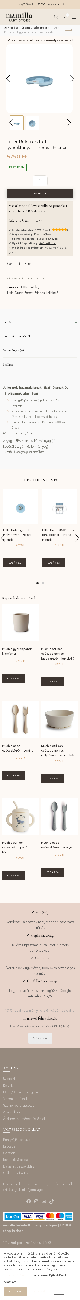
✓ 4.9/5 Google (25, 4)
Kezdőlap (13, 28)
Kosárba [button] (14, 562)
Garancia (9, 1153)
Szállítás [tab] (8, 365)
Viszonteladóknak (15, 1098)
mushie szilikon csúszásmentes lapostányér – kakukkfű (57, 653)
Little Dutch (23, 263)
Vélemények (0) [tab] (13, 350)
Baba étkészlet (41, 28)
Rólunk (8, 1085)
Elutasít (40, 1291)
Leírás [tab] (7, 322)
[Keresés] (56, 17)
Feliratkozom (40, 1038)
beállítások (18, 1275)
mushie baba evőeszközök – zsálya (56, 845)
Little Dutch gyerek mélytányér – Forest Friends (17, 535)
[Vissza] (68, 30)
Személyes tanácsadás (18, 1105)
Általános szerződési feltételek (24, 1118)
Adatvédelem (12, 1112)
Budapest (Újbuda (47, 239)
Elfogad (15, 1291)
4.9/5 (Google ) (51, 230)
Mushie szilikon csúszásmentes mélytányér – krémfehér (57, 750)
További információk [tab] (17, 336)
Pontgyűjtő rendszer (17, 1139)
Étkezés (26, 28)
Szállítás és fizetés (15, 1173)
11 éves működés (43, 234)
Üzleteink (9, 1078)
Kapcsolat (9, 1146)
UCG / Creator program (20, 1092)
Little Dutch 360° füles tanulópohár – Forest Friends (58, 535)
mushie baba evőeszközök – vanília (17, 748)
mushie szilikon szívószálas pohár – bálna (16, 847)
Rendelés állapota (15, 1159)
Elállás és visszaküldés (18, 1166)
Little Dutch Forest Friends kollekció (32, 292)
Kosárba (40, 193)
